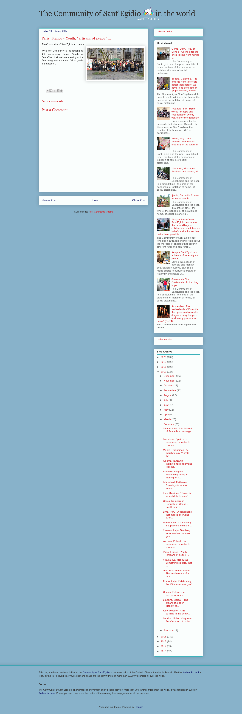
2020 (164, 357)
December (170, 375)
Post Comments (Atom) (101, 211)
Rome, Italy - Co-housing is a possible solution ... (177, 524)
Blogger (138, 707)
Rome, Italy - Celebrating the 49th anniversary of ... (177, 584)
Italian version (164, 339)
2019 (164, 361)
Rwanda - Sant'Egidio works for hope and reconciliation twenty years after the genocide (185, 113)
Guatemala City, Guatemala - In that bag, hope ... (185, 282)
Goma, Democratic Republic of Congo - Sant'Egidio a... (175, 503)
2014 (164, 646)
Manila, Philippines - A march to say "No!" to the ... (176, 452)
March (167, 419)
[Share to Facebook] (58, 90)
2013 (164, 651)
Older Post (138, 200)
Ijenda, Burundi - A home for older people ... (185, 197)
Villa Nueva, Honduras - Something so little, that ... (177, 562)
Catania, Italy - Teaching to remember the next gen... (176, 533)
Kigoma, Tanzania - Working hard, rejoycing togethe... (177, 463)
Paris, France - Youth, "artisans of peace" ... (176, 553)
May (166, 409)
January (168, 630)
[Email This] (48, 90)
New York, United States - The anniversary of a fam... (177, 573)
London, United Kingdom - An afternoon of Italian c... (177, 621)
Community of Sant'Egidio (96, 672)
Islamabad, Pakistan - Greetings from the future (175, 485)
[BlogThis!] (51, 90)
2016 (164, 636)
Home (94, 200)
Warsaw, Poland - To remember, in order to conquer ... (176, 544)
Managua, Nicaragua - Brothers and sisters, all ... (184, 171)
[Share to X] (54, 90)
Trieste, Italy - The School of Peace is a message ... (177, 431)
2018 (164, 366)
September (170, 390)
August (168, 395)
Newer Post (49, 200)
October (168, 385)
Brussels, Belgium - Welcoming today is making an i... (175, 474)
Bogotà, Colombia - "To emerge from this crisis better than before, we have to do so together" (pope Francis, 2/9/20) (184, 84)
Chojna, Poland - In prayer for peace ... (175, 593)
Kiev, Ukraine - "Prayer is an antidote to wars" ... (177, 495)
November (170, 380)
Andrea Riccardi (190, 672)
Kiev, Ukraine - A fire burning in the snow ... (176, 612)
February (169, 424)
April (166, 414)
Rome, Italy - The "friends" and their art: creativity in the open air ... (184, 143)
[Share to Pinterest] (61, 90)
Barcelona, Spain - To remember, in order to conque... (176, 442)
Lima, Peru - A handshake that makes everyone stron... (177, 514)
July (166, 400)
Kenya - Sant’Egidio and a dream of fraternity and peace (185, 255)
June (167, 404)
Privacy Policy (164, 31)
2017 (164, 371)
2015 (164, 641)
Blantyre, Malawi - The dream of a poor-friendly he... (175, 602)
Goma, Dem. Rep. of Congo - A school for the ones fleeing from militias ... (185, 53)
